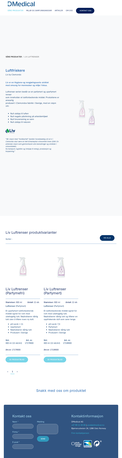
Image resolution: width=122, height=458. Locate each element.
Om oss (69, 10)
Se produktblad (16, 359)
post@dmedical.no (95, 424)
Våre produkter (15, 10)
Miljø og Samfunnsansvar (39, 10)
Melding (40, 421)
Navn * (15, 421)
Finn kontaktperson (80, 433)
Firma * (15, 431)
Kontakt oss (85, 10)
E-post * (16, 442)
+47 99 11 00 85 (78, 424)
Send (43, 438)
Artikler (59, 10)
